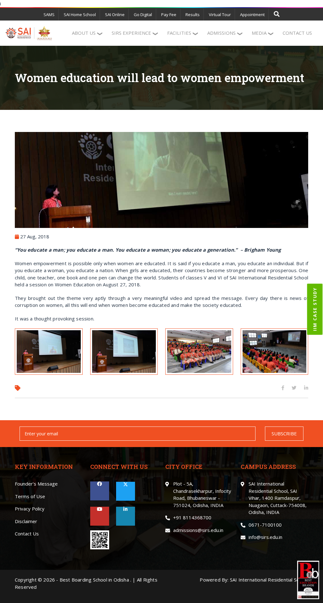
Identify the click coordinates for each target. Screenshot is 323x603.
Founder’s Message (36, 484)
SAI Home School (80, 14)
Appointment (252, 14)
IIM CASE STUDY (315, 309)
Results (192, 14)
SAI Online (115, 14)
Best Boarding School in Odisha (94, 579)
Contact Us (27, 533)
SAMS (49, 14)
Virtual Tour (220, 14)
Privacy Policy (29, 508)
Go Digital (143, 14)
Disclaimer (26, 521)
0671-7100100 (265, 525)
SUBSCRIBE (284, 433)
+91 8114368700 (192, 517)
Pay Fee (168, 14)
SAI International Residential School (269, 579)
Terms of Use (30, 496)
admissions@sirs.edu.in (198, 530)
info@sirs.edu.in (265, 537)
